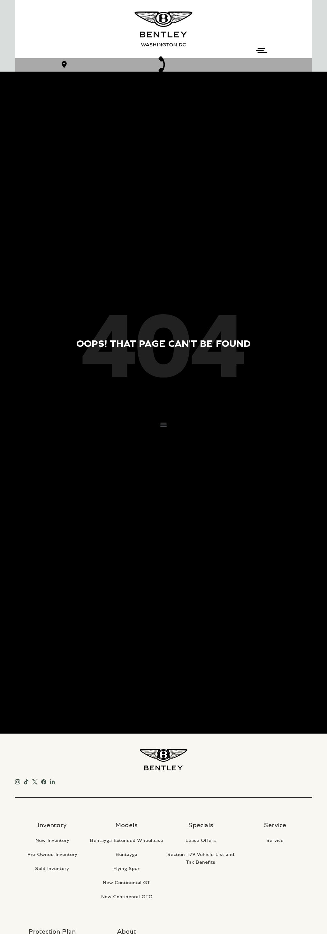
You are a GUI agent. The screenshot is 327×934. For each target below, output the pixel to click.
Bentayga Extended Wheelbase (126, 840)
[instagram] (17, 780)
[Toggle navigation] (259, 49)
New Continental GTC (126, 896)
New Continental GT (126, 882)
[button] (163, 424)
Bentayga (126, 854)
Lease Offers (200, 840)
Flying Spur (126, 868)
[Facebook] (43, 780)
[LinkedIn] (52, 780)
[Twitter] (34, 780)
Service (275, 840)
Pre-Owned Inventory (52, 854)
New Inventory (52, 840)
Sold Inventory (52, 868)
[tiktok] (26, 780)
